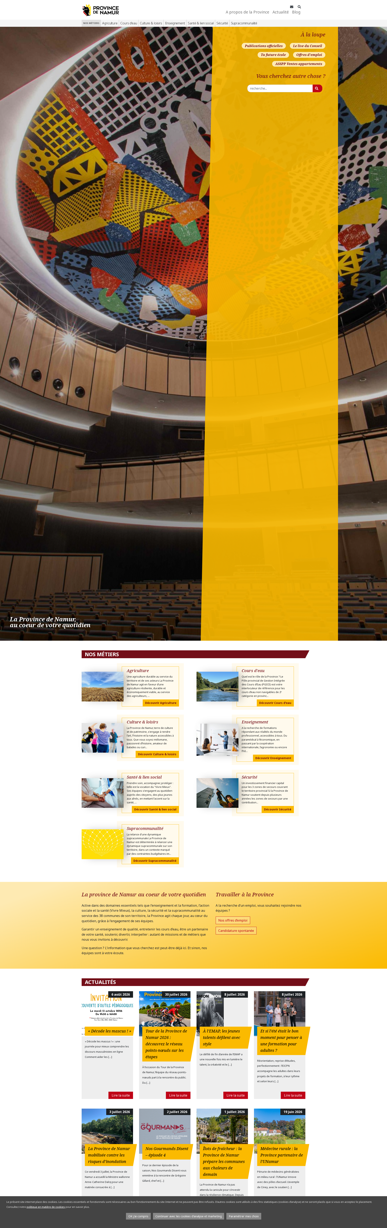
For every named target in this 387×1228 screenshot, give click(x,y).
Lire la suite (121, 1095)
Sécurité (222, 23)
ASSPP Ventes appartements (298, 64)
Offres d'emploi (309, 55)
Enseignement (175, 23)
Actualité (281, 12)
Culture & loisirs (151, 23)
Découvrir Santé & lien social (155, 809)
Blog (296, 12)
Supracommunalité (244, 23)
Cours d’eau (128, 23)
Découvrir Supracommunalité (154, 861)
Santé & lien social (200, 23)
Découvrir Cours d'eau (275, 703)
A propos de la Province (247, 12)
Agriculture (109, 23)
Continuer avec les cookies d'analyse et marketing (188, 1216)
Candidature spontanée (236, 930)
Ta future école (273, 55)
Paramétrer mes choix (244, 1216)
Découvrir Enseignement (273, 758)
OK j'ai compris (138, 1216)
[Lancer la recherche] (317, 88)
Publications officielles (264, 46)
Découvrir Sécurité (277, 809)
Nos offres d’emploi (233, 920)
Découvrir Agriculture (160, 703)
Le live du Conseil (307, 46)
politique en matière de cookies (46, 1207)
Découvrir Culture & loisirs (157, 754)
